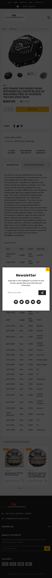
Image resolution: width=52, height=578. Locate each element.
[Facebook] (11, 302)
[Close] (48, 269)
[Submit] (42, 292)
